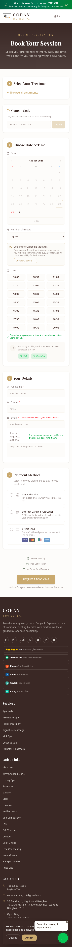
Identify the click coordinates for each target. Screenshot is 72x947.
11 (28, 188)
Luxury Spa (9, 780)
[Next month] (60, 160)
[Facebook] (6, 640)
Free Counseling (12, 849)
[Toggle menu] (66, 16)
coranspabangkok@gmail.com (24, 895)
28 (51, 203)
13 (44, 188)
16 (12, 196)
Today (36, 221)
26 (36, 203)
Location (7, 805)
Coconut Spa (10, 742)
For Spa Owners (11, 861)
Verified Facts (10, 811)
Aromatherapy (11, 717)
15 (59, 188)
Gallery (7, 792)
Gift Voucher (10, 830)
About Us (8, 767)
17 (20, 196)
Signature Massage (13, 730)
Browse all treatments (24, 92)
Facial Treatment (12, 723)
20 (44, 196)
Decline (13, 937)
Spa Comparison (12, 817)
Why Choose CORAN (14, 773)
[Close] (67, 4)
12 (36, 188)
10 (20, 188)
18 (28, 196)
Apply (58, 124)
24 (20, 203)
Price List (8, 867)
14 (51, 188)
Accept (29, 937)
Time (13, 270)
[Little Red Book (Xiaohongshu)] (38, 640)
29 (59, 203)
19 (36, 196)
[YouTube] (54, 640)
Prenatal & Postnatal (14, 748)
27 (44, 203)
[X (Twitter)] (30, 640)
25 (28, 203)
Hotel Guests (10, 855)
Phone (15, 402)
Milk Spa (7, 736)
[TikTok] (46, 640)
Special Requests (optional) (36, 436)
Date (13, 153)
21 (51, 196)
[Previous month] (11, 160)
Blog (5, 798)
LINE (25, 356)
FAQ (5, 823)
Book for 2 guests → (25, 260)
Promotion (8, 786)
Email (35, 417)
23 (12, 203)
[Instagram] (14, 640)
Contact (7, 836)
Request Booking (36, 579)
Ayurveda (8, 711)
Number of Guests (21, 229)
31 (20, 211)
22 (59, 196)
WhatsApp (40, 356)
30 (12, 211)
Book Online (9, 842)
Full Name (18, 386)
